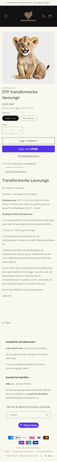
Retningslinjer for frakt (29, 456)
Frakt (17, 108)
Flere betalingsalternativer (28, 156)
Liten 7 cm (10, 118)
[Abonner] (47, 414)
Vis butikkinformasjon (15, 171)
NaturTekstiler (27, 448)
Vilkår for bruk (11, 456)
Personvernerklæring (45, 451)
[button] (6, 16)
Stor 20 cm (28, 118)
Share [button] (8, 322)
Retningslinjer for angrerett (23, 451)
